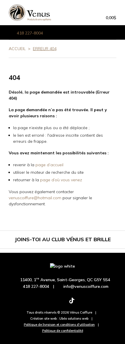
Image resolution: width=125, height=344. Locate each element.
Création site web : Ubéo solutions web (59, 318)
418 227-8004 (30, 33)
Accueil (17, 48)
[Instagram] (53, 303)
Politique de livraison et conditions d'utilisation (59, 325)
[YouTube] (90, 303)
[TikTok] (71, 303)
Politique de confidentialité (62, 331)
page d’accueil (49, 164)
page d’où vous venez (61, 179)
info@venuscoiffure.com (85, 286)
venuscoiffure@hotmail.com (35, 197)
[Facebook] (34, 303)
